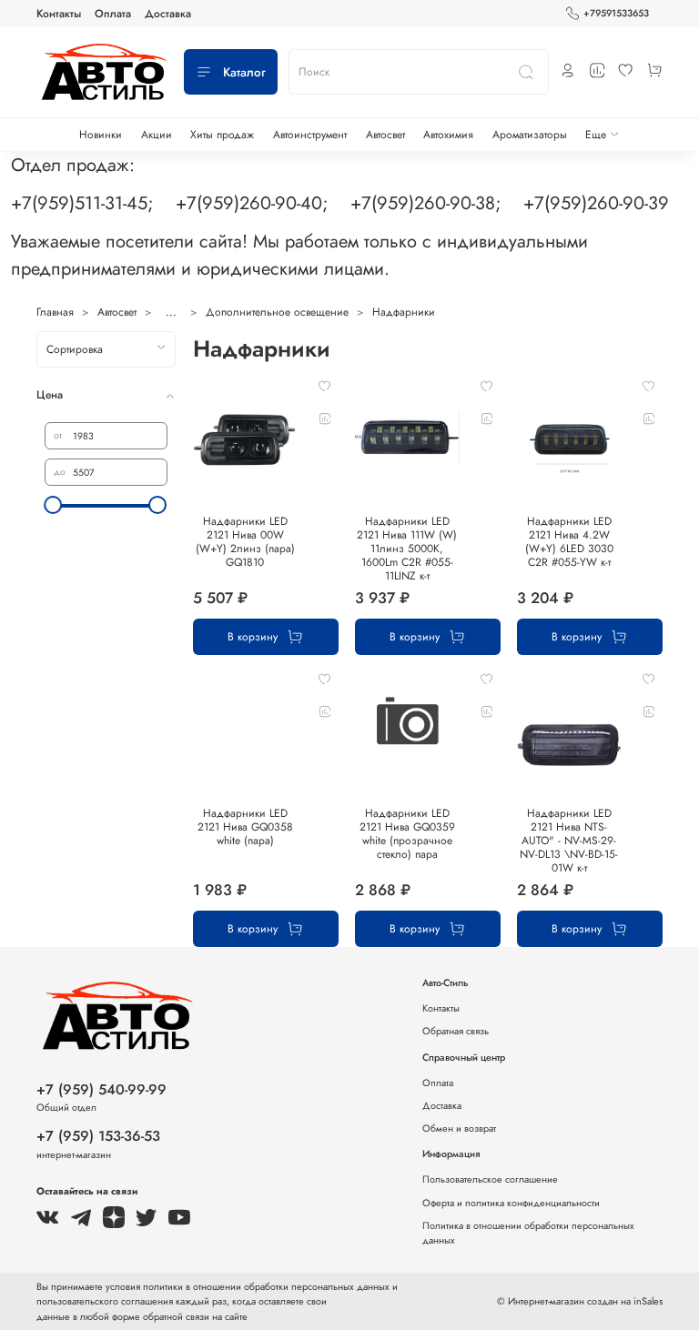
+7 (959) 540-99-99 (101, 1089)
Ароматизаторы (529, 134)
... (171, 312)
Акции (156, 134)
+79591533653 (616, 13)
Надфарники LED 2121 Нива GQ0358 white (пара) (245, 827)
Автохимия (448, 134)
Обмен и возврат (459, 1128)
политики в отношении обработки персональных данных (267, 1286)
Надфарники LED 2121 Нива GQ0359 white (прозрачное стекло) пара (407, 833)
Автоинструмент (310, 134)
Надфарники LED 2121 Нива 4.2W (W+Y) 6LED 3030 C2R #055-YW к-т (569, 541)
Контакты (58, 13)
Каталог (244, 72)
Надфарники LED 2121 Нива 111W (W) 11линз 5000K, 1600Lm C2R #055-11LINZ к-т (407, 548)
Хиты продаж (222, 134)
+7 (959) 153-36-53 (98, 1135)
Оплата (113, 13)
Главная (55, 312)
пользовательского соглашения (104, 1301)
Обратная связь (455, 1030)
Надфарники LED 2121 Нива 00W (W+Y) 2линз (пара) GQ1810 (245, 541)
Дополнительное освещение (277, 312)
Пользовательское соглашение (490, 1179)
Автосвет (385, 134)
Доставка (168, 13)
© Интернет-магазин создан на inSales (580, 1301)
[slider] (53, 505)
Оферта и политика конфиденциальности (511, 1202)
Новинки (100, 134)
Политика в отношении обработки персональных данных (528, 1232)
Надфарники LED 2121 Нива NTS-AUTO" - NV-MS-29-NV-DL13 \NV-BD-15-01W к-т (569, 840)
